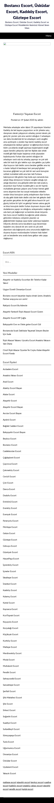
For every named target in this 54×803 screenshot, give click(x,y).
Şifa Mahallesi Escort (12, 698)
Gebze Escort (9, 533)
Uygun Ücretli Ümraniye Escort (17, 290)
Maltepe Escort (10, 647)
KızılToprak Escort (11, 616)
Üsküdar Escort (10, 761)
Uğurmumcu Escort (11, 748)
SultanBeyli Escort (11, 729)
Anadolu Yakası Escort (13, 376)
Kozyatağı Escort (10, 628)
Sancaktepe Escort (11, 685)
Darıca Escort (9, 489)
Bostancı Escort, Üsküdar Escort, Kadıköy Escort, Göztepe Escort (27, 12)
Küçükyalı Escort (10, 634)
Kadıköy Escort (10, 590)
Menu (48, 36)
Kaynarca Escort (10, 609)
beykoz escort (37, 782)
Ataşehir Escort (10, 401)
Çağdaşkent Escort (11, 458)
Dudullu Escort (9, 496)
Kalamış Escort (9, 597)
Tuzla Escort (8, 742)
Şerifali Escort (9, 691)
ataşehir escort (23, 782)
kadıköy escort (16, 786)
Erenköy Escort (10, 508)
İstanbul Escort (9, 584)
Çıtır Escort (8, 483)
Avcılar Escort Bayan (12, 413)
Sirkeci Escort (9, 710)
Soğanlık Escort (10, 717)
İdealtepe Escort (10, 578)
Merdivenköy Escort (12, 653)
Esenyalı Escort (10, 514)
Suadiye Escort (9, 723)
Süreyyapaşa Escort (11, 736)
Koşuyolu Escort (10, 622)
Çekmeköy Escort (11, 470)
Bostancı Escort (10, 445)
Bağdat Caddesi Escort (13, 426)
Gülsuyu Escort (10, 546)
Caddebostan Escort (12, 451)
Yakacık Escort (9, 774)
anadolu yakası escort (33, 786)
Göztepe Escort (10, 540)
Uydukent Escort (10, 767)
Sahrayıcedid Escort (12, 679)
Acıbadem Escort (10, 369)
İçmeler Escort (9, 571)
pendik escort (15, 789)
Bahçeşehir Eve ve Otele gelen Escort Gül (22, 324)
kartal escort (27, 789)
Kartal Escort (9, 603)
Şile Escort (8, 704)
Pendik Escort (9, 672)
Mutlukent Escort (11, 666)
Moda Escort (9, 660)
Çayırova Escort (10, 464)
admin (40, 120)
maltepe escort (9, 782)
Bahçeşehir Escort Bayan (14, 432)
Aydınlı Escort (9, 420)
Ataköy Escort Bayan (12, 388)
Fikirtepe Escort (10, 527)
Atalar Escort (9, 394)
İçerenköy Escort (10, 565)
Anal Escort (8, 382)
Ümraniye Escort (10, 754)
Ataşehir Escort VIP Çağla (14, 318)
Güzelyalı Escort (10, 552)
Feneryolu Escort (10, 521)
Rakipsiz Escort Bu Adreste (15, 306)
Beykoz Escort (9, 439)
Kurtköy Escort (10, 641)
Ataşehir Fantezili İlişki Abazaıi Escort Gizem (23, 312)
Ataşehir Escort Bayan (13, 407)
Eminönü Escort (10, 502)
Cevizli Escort (9, 477)
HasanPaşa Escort (11, 559)
